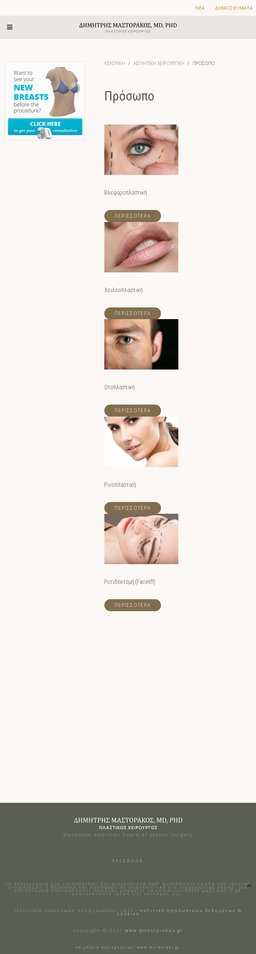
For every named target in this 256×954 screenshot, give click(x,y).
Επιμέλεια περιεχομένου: (105, 947)
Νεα (200, 8)
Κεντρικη (114, 63)
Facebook (128, 861)
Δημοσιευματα (234, 8)
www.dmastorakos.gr (154, 930)
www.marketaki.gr (158, 947)
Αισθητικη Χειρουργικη (158, 63)
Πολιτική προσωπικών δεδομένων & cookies (179, 912)
